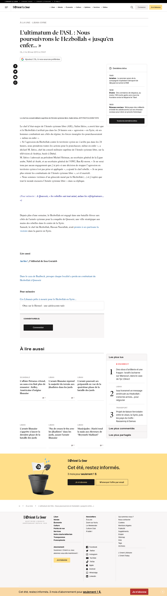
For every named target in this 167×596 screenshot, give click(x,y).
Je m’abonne (81, 482)
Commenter (38, 327)
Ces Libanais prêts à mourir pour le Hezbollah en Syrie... (48, 299)
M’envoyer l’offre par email (112, 482)
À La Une (25, 22)
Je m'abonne (139, 591)
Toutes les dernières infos (127, 121)
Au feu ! (24, 261)
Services (57, 531)
